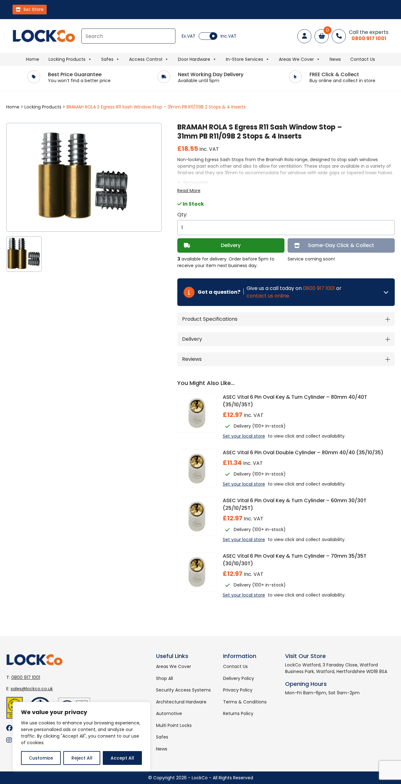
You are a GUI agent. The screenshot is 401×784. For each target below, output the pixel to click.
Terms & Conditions (245, 702)
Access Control (145, 59)
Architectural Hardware (181, 702)
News (335, 59)
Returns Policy (238, 713)
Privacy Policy (238, 690)
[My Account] (304, 36)
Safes (107, 59)
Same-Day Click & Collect (341, 245)
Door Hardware (194, 59)
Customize (41, 758)
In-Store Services (244, 59)
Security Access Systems (183, 690)
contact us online (268, 295)
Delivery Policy (238, 678)
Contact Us (362, 59)
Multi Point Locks (174, 725)
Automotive (169, 713)
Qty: (182, 214)
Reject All (81, 758)
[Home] (44, 36)
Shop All (164, 678)
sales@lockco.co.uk (32, 689)
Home (32, 59)
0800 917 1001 (319, 288)
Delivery (231, 245)
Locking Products (67, 59)
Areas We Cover (296, 59)
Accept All (122, 758)
